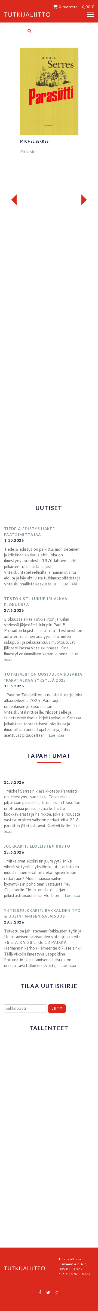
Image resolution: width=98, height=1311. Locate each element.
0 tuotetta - (76, 6)
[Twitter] (48, 1292)
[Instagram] (56, 1292)
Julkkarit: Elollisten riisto (37, 846)
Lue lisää (69, 584)
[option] (49, 105)
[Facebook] (40, 1292)
